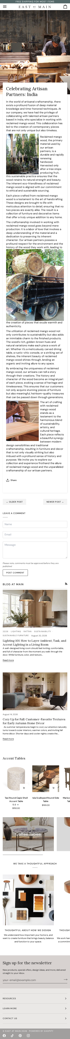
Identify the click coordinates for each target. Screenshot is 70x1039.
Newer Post (55, 502)
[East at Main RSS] (66, 584)
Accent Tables (14, 758)
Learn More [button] (10, 1008)
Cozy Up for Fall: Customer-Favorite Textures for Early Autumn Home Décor (34, 721)
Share (14, 480)
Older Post (14, 502)
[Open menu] (8, 6)
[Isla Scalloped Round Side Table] (45, 779)
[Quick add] (24, 788)
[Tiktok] (12, 1035)
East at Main (13, 1031)
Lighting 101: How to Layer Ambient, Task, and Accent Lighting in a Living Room (34, 642)
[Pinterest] (20, 1035)
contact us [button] (10, 1018)
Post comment (15, 572)
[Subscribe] (64, 979)
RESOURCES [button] (9, 998)
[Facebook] (4, 1035)
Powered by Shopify (41, 1031)
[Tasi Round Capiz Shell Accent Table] (16, 779)
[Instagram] (28, 1035)
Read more (8, 660)
